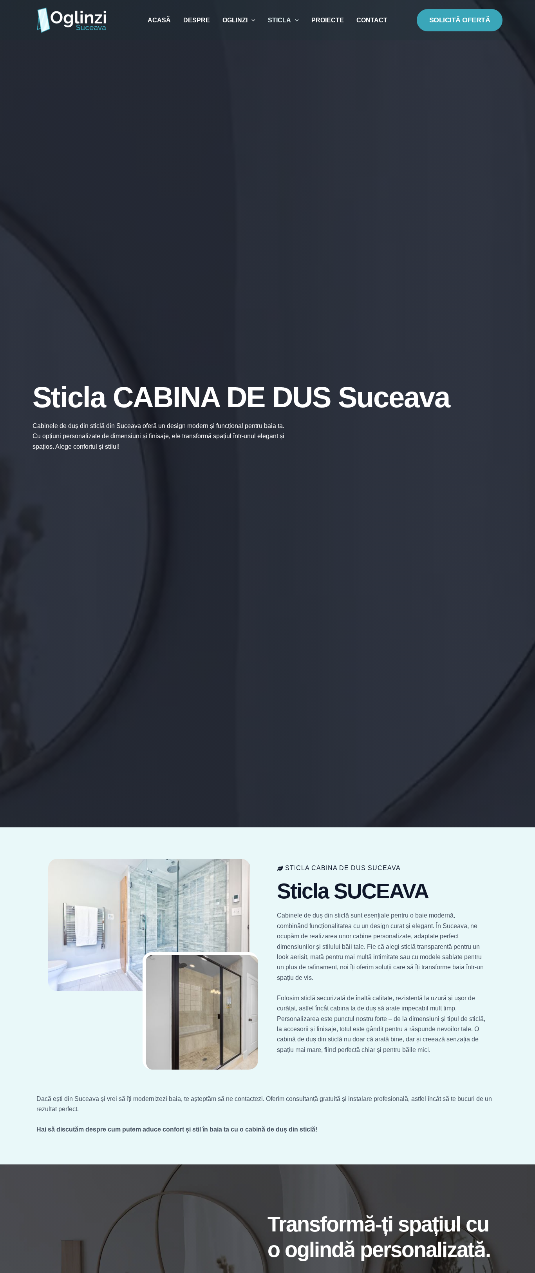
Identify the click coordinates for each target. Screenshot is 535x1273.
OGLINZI (235, 20)
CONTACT (371, 20)
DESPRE (196, 20)
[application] (251, 20)
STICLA (279, 20)
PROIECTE (327, 20)
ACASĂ (159, 20)
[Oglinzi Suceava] (72, 19)
